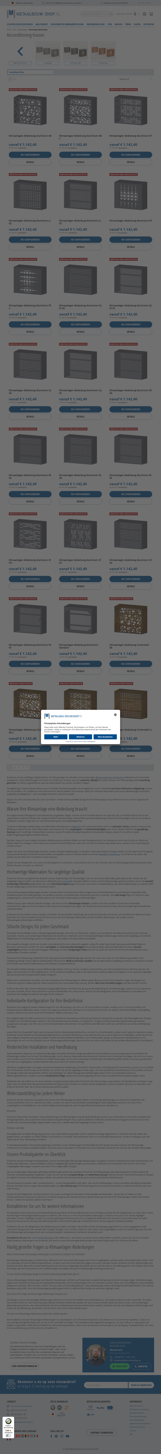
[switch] (8, 1435)
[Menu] (12, 1418)
